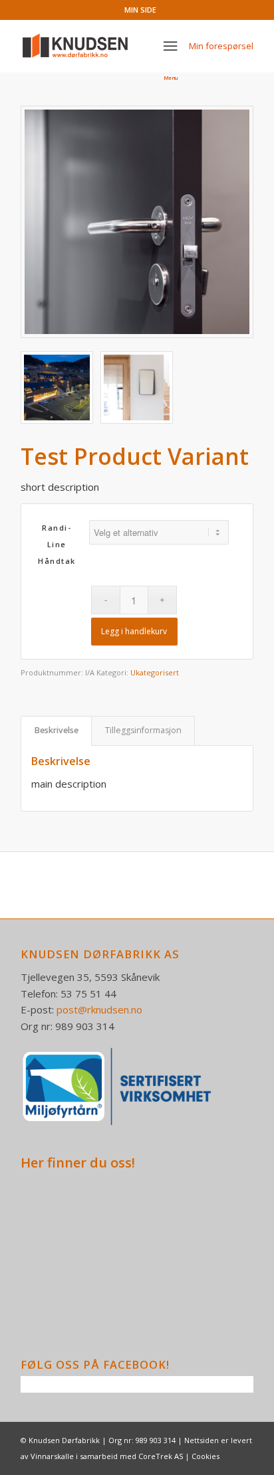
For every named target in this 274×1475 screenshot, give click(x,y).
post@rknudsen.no (99, 1009)
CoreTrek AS (160, 1456)
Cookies (205, 1456)
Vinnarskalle (52, 1456)
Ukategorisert (154, 672)
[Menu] (171, 46)
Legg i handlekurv (134, 631)
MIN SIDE (140, 10)
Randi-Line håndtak (57, 544)
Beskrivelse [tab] (56, 730)
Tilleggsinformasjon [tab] (143, 730)
